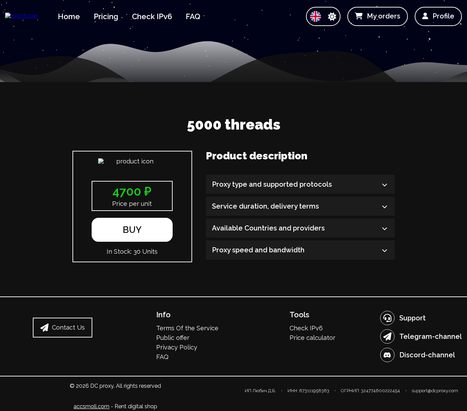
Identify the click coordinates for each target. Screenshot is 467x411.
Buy (132, 230)
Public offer (172, 337)
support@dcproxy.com (435, 390)
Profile (443, 16)
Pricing (106, 16)
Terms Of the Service (187, 328)
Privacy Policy (176, 347)
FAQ (193, 16)
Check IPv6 (152, 16)
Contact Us (68, 327)
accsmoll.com (91, 406)
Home (69, 16)
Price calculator (312, 337)
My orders (383, 16)
